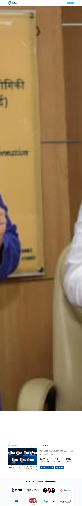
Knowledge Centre (45, 2)
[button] (1, 208)
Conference (36, 2)
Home (22, 2)
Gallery (61, 2)
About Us (29, 2)
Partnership (54, 2)
